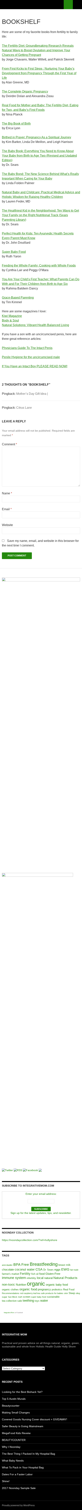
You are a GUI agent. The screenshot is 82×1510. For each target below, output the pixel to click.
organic (36, 1283)
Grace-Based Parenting (18, 297)
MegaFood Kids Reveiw (16, 1433)
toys (37, 1300)
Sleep (72, 1293)
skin (66, 1293)
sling (78, 1293)
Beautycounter (10, 1405)
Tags (5, 1255)
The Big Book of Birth (16, 123)
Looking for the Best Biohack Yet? (22, 1391)
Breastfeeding (44, 1264)
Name (7, 493)
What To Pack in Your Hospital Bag (23, 1467)
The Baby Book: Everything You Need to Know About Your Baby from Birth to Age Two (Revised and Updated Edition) (39, 155)
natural (48, 1278)
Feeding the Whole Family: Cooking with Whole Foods (39, 265)
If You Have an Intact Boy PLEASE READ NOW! (34, 366)
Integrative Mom (9, 1312)
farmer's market (10, 1273)
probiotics (57, 1289)
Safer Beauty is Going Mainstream (22, 1426)
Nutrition (21, 1284)
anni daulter (7, 1265)
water (44, 1300)
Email (7, 509)
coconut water (25, 1269)
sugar (4, 1297)
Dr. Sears (48, 1269)
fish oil (35, 1273)
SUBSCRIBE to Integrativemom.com (28, 1185)
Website (7, 525)
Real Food (68, 1289)
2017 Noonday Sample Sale (19, 1488)
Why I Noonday (11, 1446)
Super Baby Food (14, 251)
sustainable (53, 1296)
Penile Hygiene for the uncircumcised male (31, 357)
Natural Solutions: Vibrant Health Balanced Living (35, 325)
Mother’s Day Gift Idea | (32, 393)
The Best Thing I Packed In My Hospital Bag (28, 1453)
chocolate (8, 1269)
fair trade (74, 1270)
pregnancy (44, 1289)
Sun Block (12, 1297)
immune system (14, 1278)
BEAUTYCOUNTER (14, 1440)
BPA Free (21, 1265)
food (42, 1273)
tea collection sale (12, 1300)
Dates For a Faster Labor (17, 1474)
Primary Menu (77, 4)
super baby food (38, 1297)
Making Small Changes (16, 1412)
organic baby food (57, 1284)
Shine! (6, 1481)
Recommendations (10, 1293)
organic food (28, 1289)
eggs (57, 1269)
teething (28, 1300)
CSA (39, 1269)
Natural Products (65, 1278)
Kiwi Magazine (12, 315)
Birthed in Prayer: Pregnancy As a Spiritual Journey (36, 137)
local (40, 1278)
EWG (65, 1269)
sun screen (24, 1296)
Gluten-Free (52, 1273)
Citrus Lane (24, 407)
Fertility (25, 1274)
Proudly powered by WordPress (18, 1505)
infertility (31, 1278)
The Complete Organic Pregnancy (25, 91)
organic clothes (10, 1289)
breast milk (64, 1264)
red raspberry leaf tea (30, 1293)
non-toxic (8, 1284)
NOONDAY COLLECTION (18, 1232)
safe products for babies (52, 1293)
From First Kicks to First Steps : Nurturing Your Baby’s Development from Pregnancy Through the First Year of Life (39, 73)
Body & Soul (10, 320)
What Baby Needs (13, 1460)
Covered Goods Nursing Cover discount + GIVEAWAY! (34, 1419)
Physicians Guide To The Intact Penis (27, 348)
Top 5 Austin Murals (14, 1398)
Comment (9, 444)
